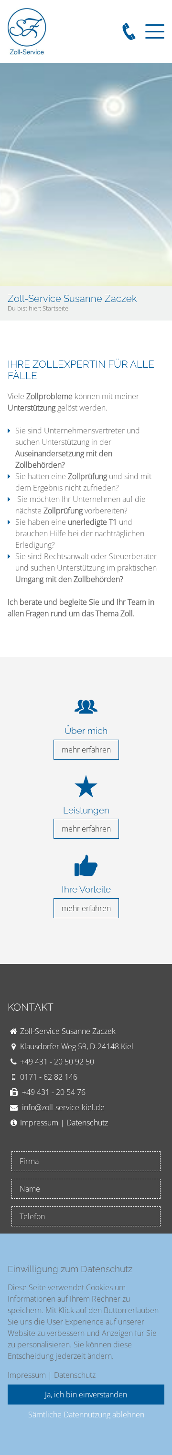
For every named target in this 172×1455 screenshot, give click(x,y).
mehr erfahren (86, 749)
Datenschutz (87, 1122)
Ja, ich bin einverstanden (86, 1394)
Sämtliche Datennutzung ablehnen (86, 1414)
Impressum (39, 1122)
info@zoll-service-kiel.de (63, 1107)
